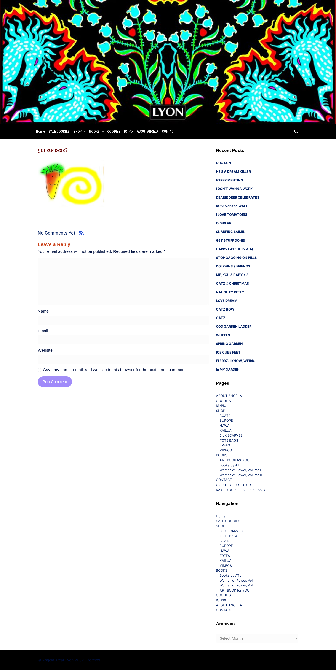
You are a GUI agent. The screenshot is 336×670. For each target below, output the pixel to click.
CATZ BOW (225, 309)
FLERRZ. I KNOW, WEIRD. (235, 361)
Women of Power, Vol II (237, 585)
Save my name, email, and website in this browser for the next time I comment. (115, 369)
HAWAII (225, 425)
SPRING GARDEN (229, 344)
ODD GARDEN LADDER (233, 326)
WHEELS (223, 335)
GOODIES (113, 131)
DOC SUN (223, 163)
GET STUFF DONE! (230, 240)
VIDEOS (226, 450)
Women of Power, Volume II (241, 475)
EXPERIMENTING (229, 180)
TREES (225, 445)
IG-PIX (128, 131)
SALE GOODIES (59, 131)
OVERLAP (223, 223)
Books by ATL (230, 465)
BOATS (225, 416)
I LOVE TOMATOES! (231, 214)
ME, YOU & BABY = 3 (232, 275)
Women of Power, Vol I (237, 580)
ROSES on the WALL (232, 206)
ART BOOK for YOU (235, 460)
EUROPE (226, 420)
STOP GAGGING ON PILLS (236, 257)
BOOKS (94, 131)
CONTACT (168, 131)
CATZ (220, 318)
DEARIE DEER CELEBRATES (237, 197)
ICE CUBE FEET (228, 352)
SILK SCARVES (231, 435)
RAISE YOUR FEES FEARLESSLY (241, 490)
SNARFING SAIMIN (230, 232)
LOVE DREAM (226, 301)
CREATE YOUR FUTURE (234, 485)
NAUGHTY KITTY (230, 292)
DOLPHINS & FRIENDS (233, 266)
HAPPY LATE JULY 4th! (234, 249)
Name (43, 311)
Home (40, 131)
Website (45, 350)
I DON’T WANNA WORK (234, 189)
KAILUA (226, 430)
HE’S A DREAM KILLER (233, 171)
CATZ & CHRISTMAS (232, 283)
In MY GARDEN (228, 369)
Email (43, 331)
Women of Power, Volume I (240, 470)
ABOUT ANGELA (147, 131)
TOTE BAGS (229, 440)
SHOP (77, 131)
